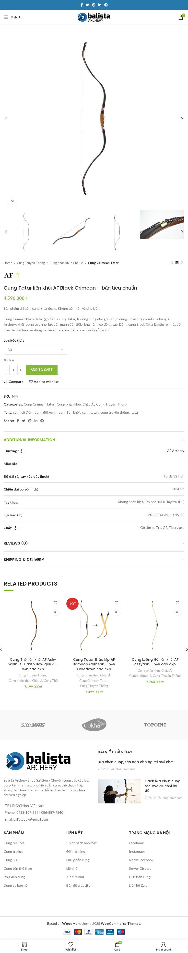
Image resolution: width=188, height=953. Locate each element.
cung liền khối (69, 412)
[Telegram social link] (106, 5)
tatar (135, 412)
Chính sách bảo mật (81, 843)
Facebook (136, 843)
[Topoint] (155, 725)
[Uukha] (94, 725)
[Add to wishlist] (55, 602)
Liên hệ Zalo (138, 885)
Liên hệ (71, 868)
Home (8, 263)
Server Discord (140, 868)
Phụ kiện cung (14, 877)
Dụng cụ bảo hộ (16, 885)
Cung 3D (10, 860)
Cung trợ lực (13, 851)
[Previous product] (172, 262)
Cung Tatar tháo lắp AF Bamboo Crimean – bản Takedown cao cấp (94, 664)
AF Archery (175, 450)
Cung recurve (14, 843)
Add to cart (42, 370)
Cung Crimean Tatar (103, 263)
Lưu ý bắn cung (78, 860)
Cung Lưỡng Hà (140, 676)
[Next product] (181, 262)
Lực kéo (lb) (13, 340)
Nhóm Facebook (141, 860)
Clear (10, 360)
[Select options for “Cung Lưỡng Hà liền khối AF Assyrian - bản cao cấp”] (177, 611)
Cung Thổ (51, 681)
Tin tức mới (75, 877)
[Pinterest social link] (94, 5)
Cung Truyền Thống (31, 263)
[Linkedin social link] (100, 5)
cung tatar (90, 412)
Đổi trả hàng (75, 851)
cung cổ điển (22, 412)
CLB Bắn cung (140, 877)
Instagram (137, 851)
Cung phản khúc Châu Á (66, 263)
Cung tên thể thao (18, 868)
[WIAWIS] (32, 725)
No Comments (125, 769)
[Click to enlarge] (12, 201)
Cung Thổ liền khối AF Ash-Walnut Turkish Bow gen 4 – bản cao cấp (33, 664)
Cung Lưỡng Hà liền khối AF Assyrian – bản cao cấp (155, 662)
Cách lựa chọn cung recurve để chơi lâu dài (162, 786)
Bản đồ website (78, 885)
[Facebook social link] (81, 5)
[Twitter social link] (87, 5)
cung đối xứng (45, 412)
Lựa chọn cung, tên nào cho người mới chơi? (136, 761)
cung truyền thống (114, 412)
